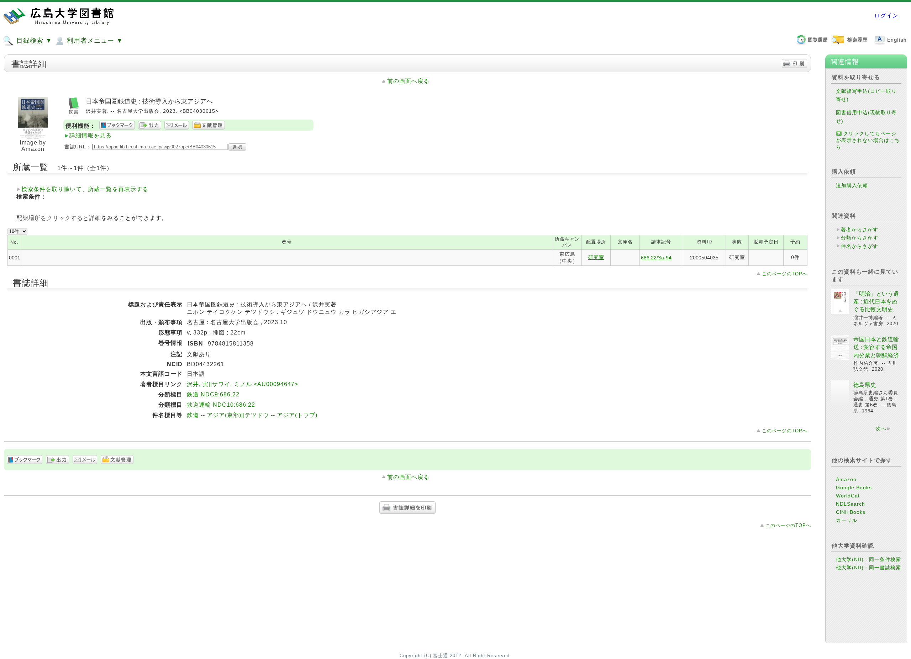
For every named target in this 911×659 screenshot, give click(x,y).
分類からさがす (859, 238)
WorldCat (848, 496)
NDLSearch (850, 504)
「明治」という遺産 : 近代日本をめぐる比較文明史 (876, 302)
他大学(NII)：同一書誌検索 (868, 567)
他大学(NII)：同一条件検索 (868, 559)
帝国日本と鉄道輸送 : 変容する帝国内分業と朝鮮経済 (876, 347)
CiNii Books (850, 512)
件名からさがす (859, 246)
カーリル (846, 520)
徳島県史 (864, 385)
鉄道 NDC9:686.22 (213, 394)
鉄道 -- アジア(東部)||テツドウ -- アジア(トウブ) (252, 415)
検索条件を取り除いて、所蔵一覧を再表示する (84, 189)
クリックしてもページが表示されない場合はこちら (868, 140)
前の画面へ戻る (408, 81)
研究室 (596, 257)
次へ (881, 428)
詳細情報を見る (90, 135)
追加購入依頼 (852, 185)
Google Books (854, 487)
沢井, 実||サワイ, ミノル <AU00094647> (242, 384)
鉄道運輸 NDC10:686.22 (221, 405)
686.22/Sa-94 (656, 257)
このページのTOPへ (784, 273)
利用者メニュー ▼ (94, 40)
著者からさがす (859, 229)
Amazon (846, 479)
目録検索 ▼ (33, 40)
